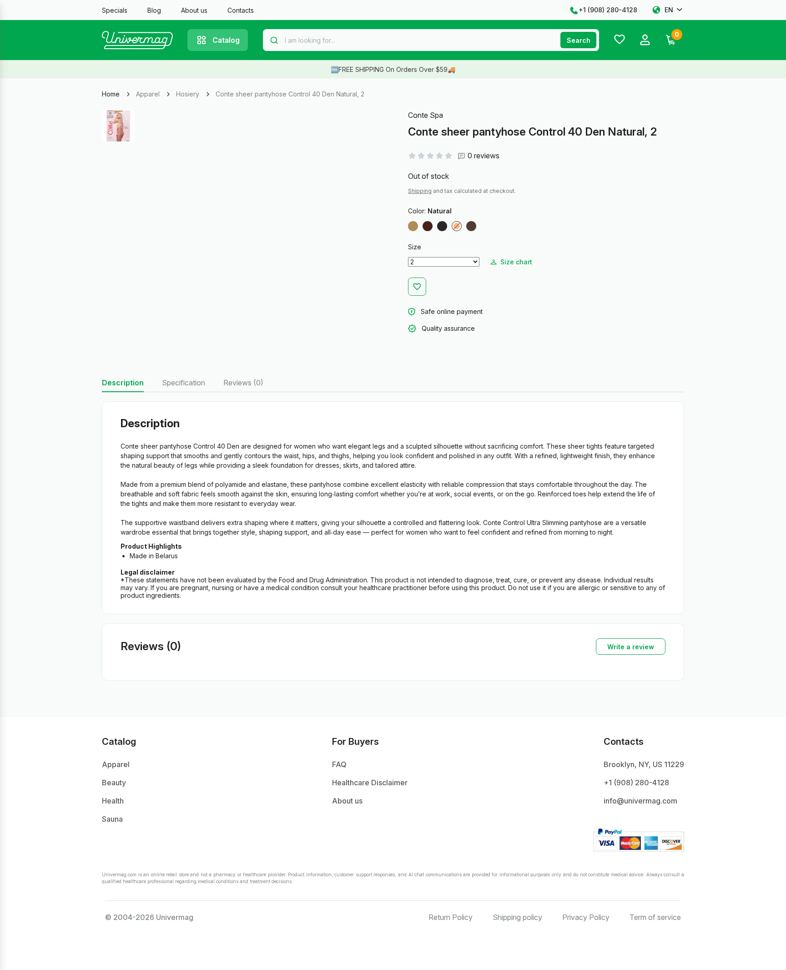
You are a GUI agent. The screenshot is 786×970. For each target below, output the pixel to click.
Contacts (240, 10)
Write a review (630, 647)
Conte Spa (425, 115)
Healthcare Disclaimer (370, 782)
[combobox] (431, 40)
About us (194, 10)
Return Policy (450, 917)
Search (578, 40)
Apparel (148, 94)
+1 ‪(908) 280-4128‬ (608, 10)
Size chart (516, 262)
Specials (114, 10)
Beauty (114, 782)
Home (111, 94)
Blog (154, 10)
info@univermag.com (640, 800)
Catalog (226, 40)
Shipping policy (517, 917)
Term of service (655, 917)
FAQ (339, 764)
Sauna (112, 818)
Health (113, 800)
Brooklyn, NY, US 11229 (644, 764)
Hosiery (187, 94)
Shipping (420, 190)
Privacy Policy (586, 917)
